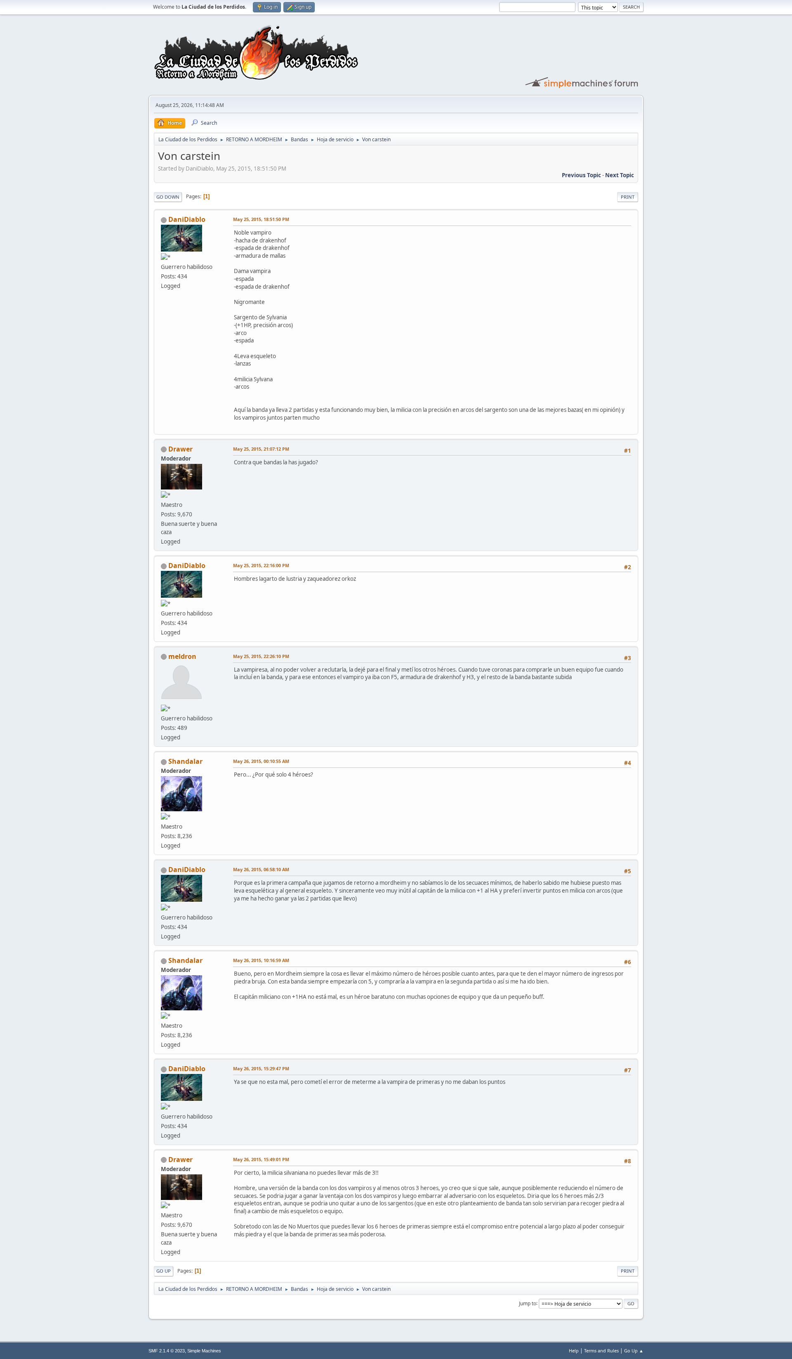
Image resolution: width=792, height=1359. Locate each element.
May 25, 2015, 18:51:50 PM (261, 219)
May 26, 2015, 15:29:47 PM (261, 1068)
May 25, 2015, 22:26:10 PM (261, 656)
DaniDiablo (186, 219)
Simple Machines (204, 1350)
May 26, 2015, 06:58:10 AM (261, 869)
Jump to (527, 1303)
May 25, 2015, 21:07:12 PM (261, 449)
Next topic (619, 175)
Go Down (167, 197)
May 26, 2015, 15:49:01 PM (261, 1159)
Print (627, 197)
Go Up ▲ (634, 1350)
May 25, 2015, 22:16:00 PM (261, 565)
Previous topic (581, 175)
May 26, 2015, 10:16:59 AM (261, 960)
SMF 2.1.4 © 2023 (166, 1350)
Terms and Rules (601, 1350)
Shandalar (185, 761)
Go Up (163, 1271)
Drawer (180, 449)
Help (574, 1350)
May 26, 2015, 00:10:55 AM (261, 761)
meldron (182, 656)
